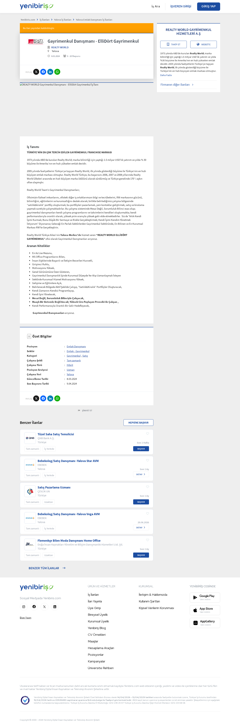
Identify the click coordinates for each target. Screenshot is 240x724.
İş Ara (156, 6)
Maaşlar (93, 641)
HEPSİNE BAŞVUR (138, 422)
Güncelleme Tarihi (37, 379)
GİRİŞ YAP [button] (208, 6)
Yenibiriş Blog (97, 628)
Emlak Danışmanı (76, 346)
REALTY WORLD (60, 47)
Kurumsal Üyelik (98, 621)
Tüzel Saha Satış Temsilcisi (56, 434)
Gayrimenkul (74, 355)
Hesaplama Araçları (101, 648)
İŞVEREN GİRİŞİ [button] (180, 6)
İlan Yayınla (95, 601)
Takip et (175, 44)
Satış (85, 355)
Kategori (32, 355)
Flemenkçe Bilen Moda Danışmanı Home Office (69, 541)
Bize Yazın (25, 617)
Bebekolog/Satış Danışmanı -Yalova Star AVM (68, 461)
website (205, 44)
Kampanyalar (96, 661)
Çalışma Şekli (34, 360)
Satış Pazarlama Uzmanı (54, 487)
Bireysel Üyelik (98, 615)
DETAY (139, 474)
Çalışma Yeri (34, 374)
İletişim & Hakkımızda (153, 595)
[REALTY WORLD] (35, 42)
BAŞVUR (141, 448)
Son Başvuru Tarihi (38, 383)
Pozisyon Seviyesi (37, 369)
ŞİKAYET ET (87, 410)
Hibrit (70, 365)
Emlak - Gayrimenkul (78, 351)
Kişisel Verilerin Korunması (156, 608)
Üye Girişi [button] (94, 608)
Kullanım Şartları (149, 601)
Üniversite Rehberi (100, 668)
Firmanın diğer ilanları (175, 84)
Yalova (70, 374)
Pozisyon (32, 346)
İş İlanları (93, 595)
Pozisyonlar (96, 655)
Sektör (30, 351)
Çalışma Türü (34, 365)
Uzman (70, 369)
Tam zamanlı (74, 360)
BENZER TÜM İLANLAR (44, 568)
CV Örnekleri (97, 635)
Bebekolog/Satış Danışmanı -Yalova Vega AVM (69, 514)
